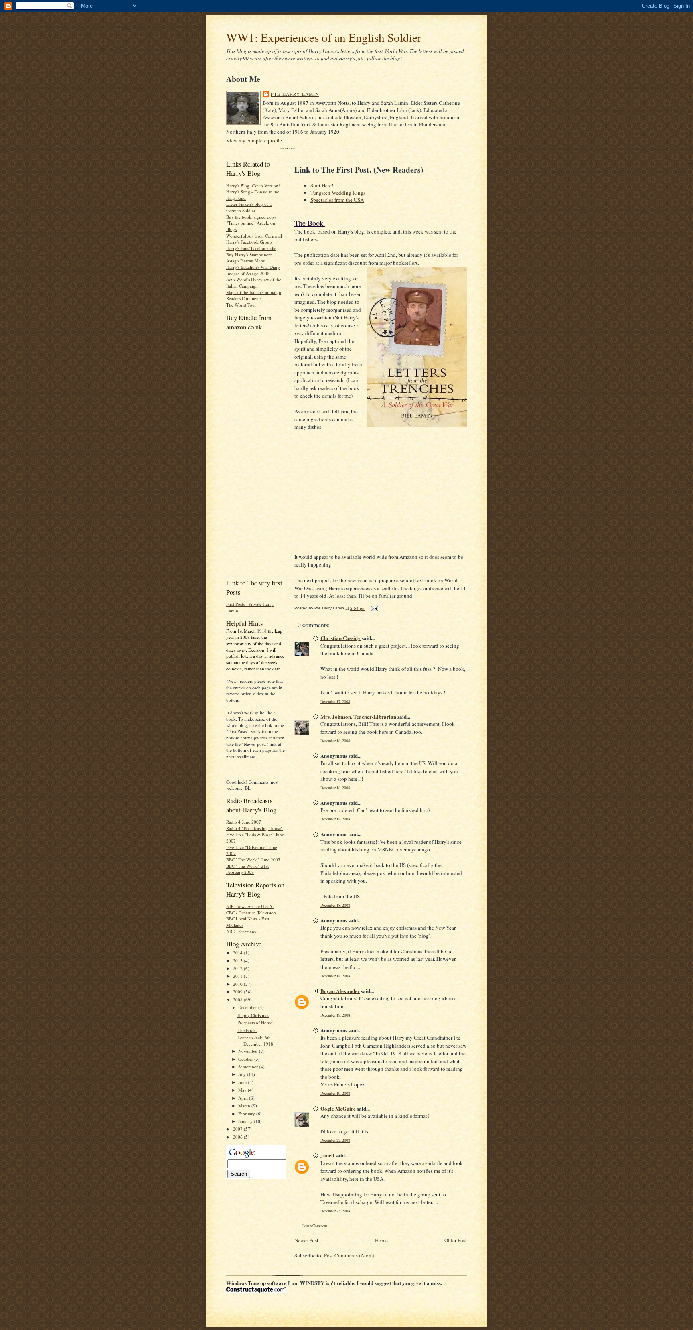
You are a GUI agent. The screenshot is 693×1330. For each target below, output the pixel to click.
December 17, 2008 (335, 701)
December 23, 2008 (335, 1211)
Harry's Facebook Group (249, 242)
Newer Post (306, 1240)
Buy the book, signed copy (251, 217)
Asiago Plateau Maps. (246, 261)
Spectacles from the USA (337, 199)
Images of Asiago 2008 (248, 273)
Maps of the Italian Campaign (253, 292)
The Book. (247, 1030)
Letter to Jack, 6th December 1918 (255, 1040)
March (244, 1106)
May (243, 1090)
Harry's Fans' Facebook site (251, 248)
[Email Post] (373, 608)
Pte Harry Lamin (295, 94)
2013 (238, 961)
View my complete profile (254, 140)
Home (381, 1240)
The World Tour (241, 305)
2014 (238, 953)
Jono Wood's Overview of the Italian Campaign (253, 282)
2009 (238, 992)
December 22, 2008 (335, 1140)
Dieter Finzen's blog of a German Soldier (249, 207)
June (243, 1082)
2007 (238, 1129)
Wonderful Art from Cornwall (254, 236)
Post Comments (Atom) (349, 1255)
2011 (238, 976)
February (247, 1114)
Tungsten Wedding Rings (337, 192)
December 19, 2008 (335, 1015)
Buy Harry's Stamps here (249, 255)
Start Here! (321, 185)
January (246, 1121)
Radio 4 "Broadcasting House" (254, 828)
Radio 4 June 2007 (243, 822)
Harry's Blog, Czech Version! (253, 186)
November (248, 1051)
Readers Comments (243, 298)
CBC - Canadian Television (251, 913)
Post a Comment (314, 1225)
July (242, 1074)
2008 (238, 1000)
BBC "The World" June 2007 (253, 860)
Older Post (455, 1240)
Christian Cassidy (340, 638)
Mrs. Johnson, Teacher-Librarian (358, 716)
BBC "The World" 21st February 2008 (247, 869)
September (248, 1067)
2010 (238, 984)
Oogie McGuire (338, 1108)
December (248, 1007)
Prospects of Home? (255, 1022)
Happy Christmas (253, 1015)
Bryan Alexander (340, 991)
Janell (327, 1155)
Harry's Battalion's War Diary (253, 267)
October (246, 1059)
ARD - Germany (241, 931)
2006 (238, 1137)
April (243, 1098)
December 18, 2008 (335, 740)
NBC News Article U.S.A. (250, 906)
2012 (238, 968)
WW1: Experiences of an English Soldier (323, 37)
